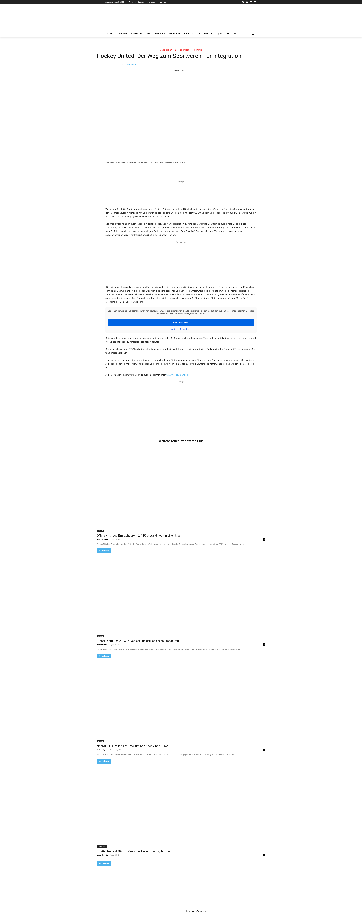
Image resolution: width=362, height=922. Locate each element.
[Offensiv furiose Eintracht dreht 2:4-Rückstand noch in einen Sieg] (181, 490)
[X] (247, 2)
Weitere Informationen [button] (181, 329)
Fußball (100, 531)
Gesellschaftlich (168, 49)
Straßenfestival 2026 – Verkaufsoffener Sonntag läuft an (134, 851)
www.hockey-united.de (178, 374)
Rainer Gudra (102, 644)
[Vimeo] (251, 2)
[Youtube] (255, 2)
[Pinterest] (138, 170)
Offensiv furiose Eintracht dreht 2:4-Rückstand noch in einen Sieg (139, 535)
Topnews (197, 49)
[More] (152, 170)
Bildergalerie (102, 846)
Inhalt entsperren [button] (181, 322)
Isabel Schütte (102, 855)
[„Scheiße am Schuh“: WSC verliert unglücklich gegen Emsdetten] (181, 595)
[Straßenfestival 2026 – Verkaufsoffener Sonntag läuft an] (181, 806)
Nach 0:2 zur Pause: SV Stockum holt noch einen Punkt (132, 746)
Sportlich (184, 49)
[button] (253, 33)
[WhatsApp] (145, 170)
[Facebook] (239, 2)
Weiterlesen (104, 551)
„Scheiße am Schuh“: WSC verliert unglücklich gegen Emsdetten (138, 640)
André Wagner (131, 64)
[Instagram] (243, 2)
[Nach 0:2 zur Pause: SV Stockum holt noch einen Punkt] (181, 700)
